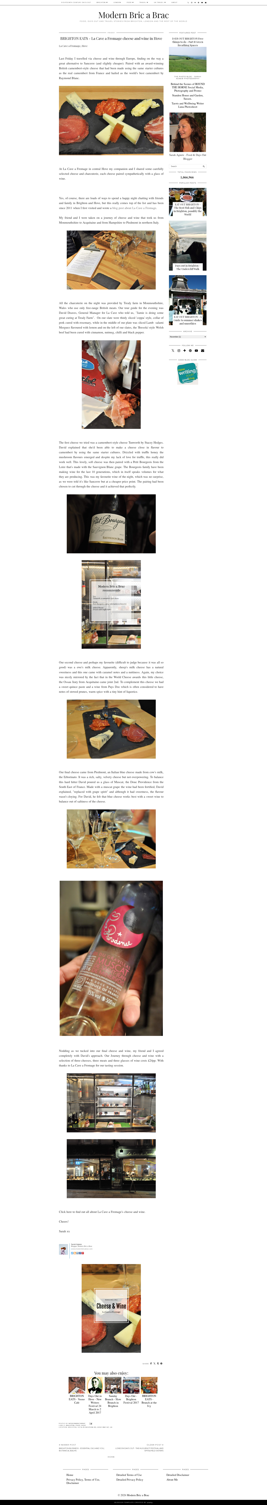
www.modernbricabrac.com (82, 1249)
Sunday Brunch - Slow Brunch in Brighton (113, 1401)
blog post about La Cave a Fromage (134, 208)
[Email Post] (90, 1423)
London (117, 2)
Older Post (139, 1448)
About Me (172, 1479)
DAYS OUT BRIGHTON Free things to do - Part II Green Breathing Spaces (187, 42)
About (174, 2)
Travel (142, 2)
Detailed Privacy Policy (129, 1479)
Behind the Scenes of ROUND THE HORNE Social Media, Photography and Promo (188, 87)
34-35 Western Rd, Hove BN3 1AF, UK (96, 1427)
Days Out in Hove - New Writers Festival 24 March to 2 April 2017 (95, 1404)
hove (83, 1425)
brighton (70, 1425)
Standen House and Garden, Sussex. (187, 96)
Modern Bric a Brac (133, 14)
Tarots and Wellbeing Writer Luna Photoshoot (188, 105)
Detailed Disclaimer (177, 1475)
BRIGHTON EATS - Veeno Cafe (77, 1399)
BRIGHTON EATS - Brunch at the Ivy (149, 1401)
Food (129, 2)
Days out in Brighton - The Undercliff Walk (187, 267)
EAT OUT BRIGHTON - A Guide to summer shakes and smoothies (188, 320)
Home (111, 1457)
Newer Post (81, 1448)
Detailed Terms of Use (129, 1475)
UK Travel (159, 2)
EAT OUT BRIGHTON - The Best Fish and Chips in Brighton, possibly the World (188, 209)
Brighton (101, 2)
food (78, 1425)
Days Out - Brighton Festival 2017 (131, 1399)
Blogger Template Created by (133, 1502)
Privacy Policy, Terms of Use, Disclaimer (83, 1481)
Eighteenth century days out (76, 2)
